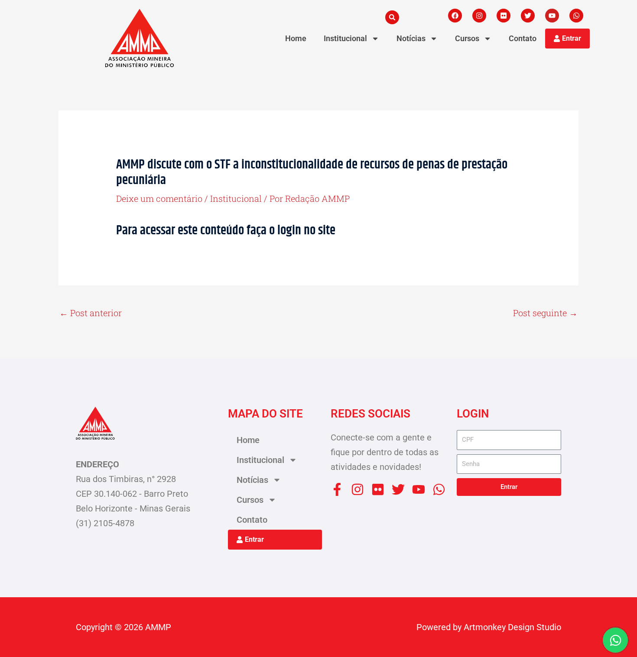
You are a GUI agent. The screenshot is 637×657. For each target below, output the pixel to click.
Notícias (411, 38)
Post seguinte (545, 312)
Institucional (345, 38)
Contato (522, 38)
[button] (392, 17)
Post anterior (90, 312)
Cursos (467, 38)
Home (295, 38)
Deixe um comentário (159, 198)
